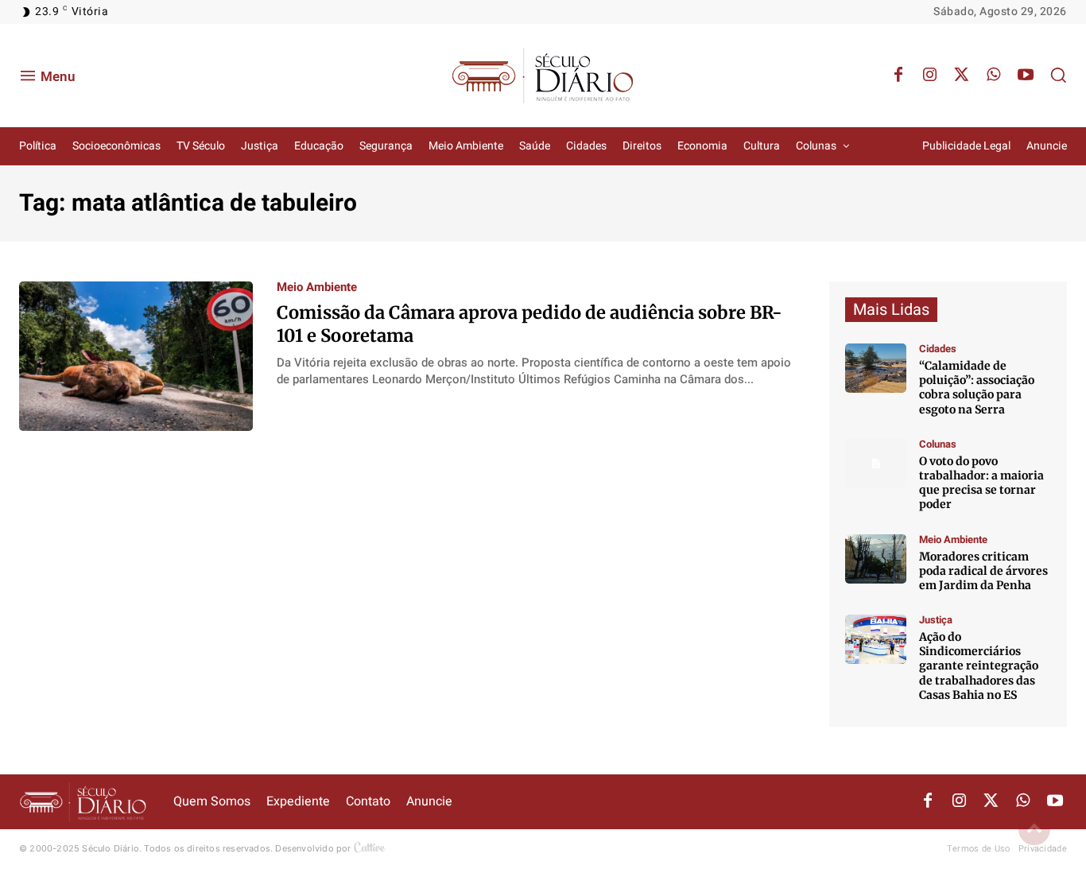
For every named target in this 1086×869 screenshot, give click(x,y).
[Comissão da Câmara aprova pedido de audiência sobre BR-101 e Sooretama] (136, 356)
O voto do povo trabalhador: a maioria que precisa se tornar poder (981, 483)
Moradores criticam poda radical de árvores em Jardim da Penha (983, 570)
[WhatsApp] (994, 75)
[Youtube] (1025, 75)
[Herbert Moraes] (876, 559)
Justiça (935, 620)
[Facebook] (898, 75)
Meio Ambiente (317, 287)
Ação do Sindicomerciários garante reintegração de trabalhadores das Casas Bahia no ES (978, 666)
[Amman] (876, 368)
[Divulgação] (876, 639)
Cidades (937, 348)
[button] (1058, 74)
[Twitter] (962, 75)
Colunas (937, 444)
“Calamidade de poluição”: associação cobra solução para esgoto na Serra (976, 388)
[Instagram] (930, 75)
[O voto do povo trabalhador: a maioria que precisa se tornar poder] (876, 463)
